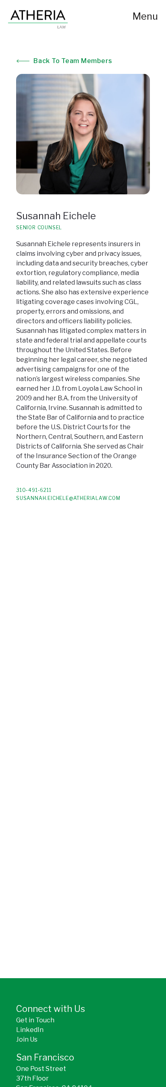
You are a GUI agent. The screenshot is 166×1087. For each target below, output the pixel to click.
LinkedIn (30, 1030)
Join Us (26, 1039)
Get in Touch (35, 1020)
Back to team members (72, 61)
